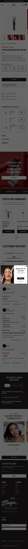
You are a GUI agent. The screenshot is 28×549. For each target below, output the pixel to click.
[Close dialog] (26, 266)
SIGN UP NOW (20, 278)
